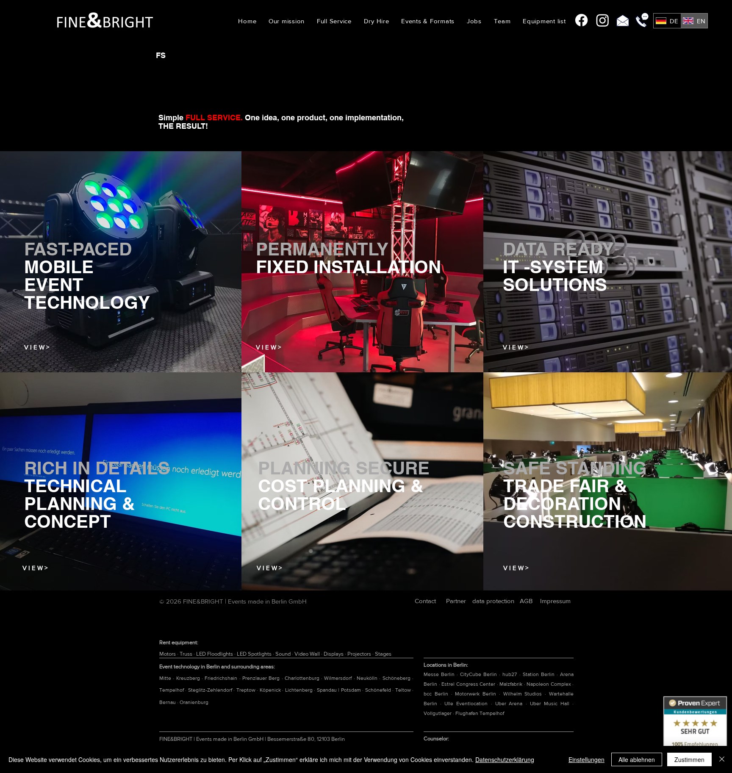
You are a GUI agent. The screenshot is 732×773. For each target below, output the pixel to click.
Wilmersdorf (338, 678)
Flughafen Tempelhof (479, 713)
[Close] (722, 759)
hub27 (509, 674)
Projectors (359, 654)
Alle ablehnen (636, 759)
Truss (187, 654)
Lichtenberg (299, 690)
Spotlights (260, 654)
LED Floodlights (215, 654)
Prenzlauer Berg (262, 678)
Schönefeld (378, 690)
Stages (383, 654)
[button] (376, 21)
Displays (334, 654)
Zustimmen (689, 759)
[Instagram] (602, 20)
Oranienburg (194, 702)
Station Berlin (539, 674)
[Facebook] (581, 20)
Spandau (327, 690)
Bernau (168, 702)
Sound (283, 654)
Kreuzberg (189, 678)
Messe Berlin (439, 674)
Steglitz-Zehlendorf (210, 690)
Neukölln (368, 678)
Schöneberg (397, 678)
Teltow (403, 690)
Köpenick (271, 690)
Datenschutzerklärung (504, 759)
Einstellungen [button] (586, 759)
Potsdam (351, 690)
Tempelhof (172, 690)
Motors (168, 654)
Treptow (246, 690)
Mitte (166, 678)
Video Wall (307, 654)
